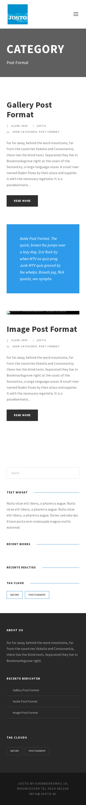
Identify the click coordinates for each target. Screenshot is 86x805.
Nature (14, 594)
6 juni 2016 (19, 125)
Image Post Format (42, 329)
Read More (22, 201)
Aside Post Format (25, 701)
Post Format (49, 131)
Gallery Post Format (29, 109)
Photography (37, 594)
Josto (41, 125)
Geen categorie (24, 131)
